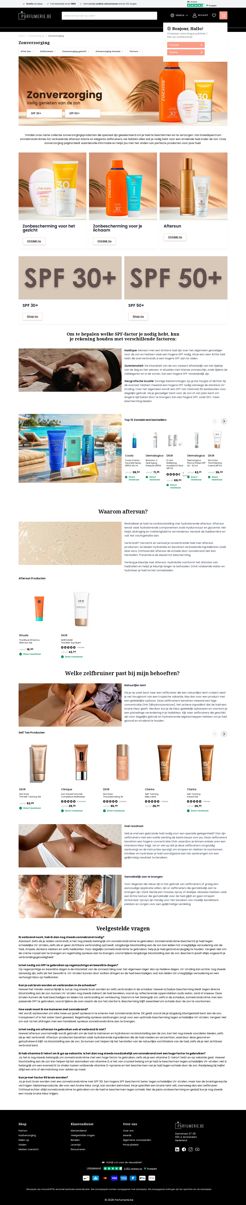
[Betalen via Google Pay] (151, 1178)
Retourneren (78, 1149)
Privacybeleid (130, 1144)
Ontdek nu (34, 241)
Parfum (23, 1130)
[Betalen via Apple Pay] (142, 1178)
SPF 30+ (36, 113)
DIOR (170, 456)
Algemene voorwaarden (137, 1140)
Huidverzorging (36, 36)
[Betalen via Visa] (114, 1178)
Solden (22, 1144)
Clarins (149, 789)
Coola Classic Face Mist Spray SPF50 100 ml (133, 463)
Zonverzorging (56, 36)
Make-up (24, 1140)
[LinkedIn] (177, 1149)
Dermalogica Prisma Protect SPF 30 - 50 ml (196, 463)
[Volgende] (224, 421)
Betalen (75, 1140)
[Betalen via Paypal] (133, 1178)
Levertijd (75, 1144)
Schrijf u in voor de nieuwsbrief (124, 1162)
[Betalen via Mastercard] (105, 1178)
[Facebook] (184, 1149)
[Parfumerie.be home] (196, 1125)
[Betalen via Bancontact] (86, 1178)
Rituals (23, 635)
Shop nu (32, 316)
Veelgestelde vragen (83, 1135)
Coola (129, 456)
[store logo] (35, 14)
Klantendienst (79, 1130)
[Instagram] (191, 1149)
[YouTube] (197, 1149)
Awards (127, 1135)
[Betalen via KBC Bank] (95, 1178)
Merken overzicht (29, 1149)
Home (22, 36)
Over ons (128, 1130)
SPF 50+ (74, 113)
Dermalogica (154, 456)
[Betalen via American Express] (123, 1178)
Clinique (66, 789)
